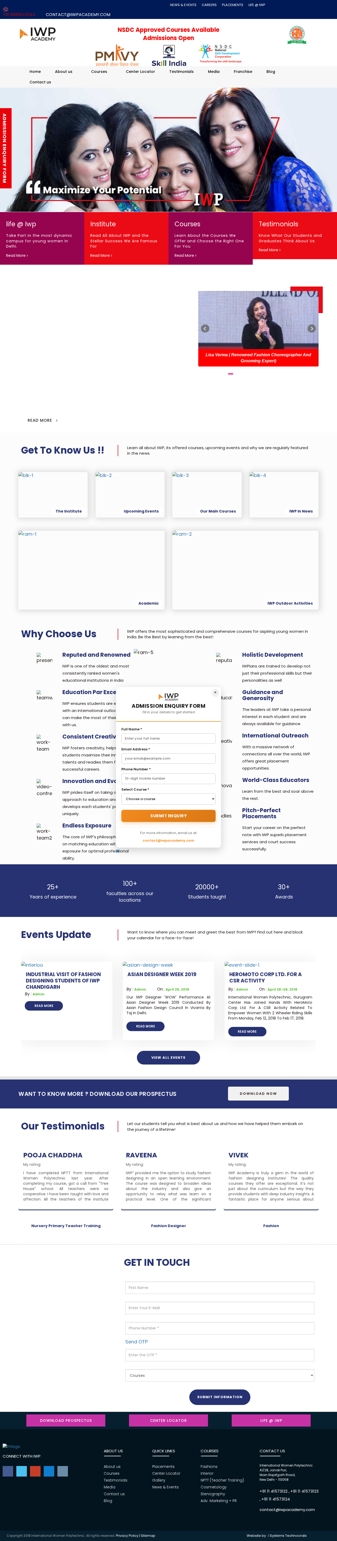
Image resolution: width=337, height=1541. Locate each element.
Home (35, 71)
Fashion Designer (168, 1225)
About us (63, 71)
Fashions (209, 1466)
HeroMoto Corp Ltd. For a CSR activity (265, 977)
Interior (207, 1473)
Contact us (40, 82)
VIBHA (136, 1155)
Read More (16, 255)
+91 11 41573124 (275, 1499)
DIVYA (33, 1155)
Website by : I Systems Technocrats (277, 1535)
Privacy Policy (127, 1535)
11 (286, 373)
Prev (205, 328)
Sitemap (148, 1535)
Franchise (243, 71)
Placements (232, 4)
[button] (333, 157)
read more (43, 1005)
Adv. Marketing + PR (219, 1500)
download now (258, 1093)
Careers (209, 4)
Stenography (213, 1494)
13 (301, 373)
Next (312, 328)
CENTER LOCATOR (168, 1420)
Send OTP (136, 1341)
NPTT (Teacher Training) (222, 1480)
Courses (99, 71)
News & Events (183, 4)
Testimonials (181, 71)
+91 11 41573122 (274, 1491)
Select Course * (135, 789)
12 (293, 373)
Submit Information (219, 1396)
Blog (270, 71)
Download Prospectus (66, 1420)
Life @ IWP (257, 4)
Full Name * (131, 729)
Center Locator (140, 71)
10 (278, 373)
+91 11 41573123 (304, 1491)
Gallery (158, 1480)
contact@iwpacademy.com (78, 15)
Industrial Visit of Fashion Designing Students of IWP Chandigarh (63, 980)
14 (309, 373)
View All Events (168, 1057)
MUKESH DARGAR (257, 1155)
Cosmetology (214, 1487)
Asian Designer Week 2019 (161, 974)
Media (214, 71)
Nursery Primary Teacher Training (66, 1225)
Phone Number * (136, 769)
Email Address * (135, 749)
